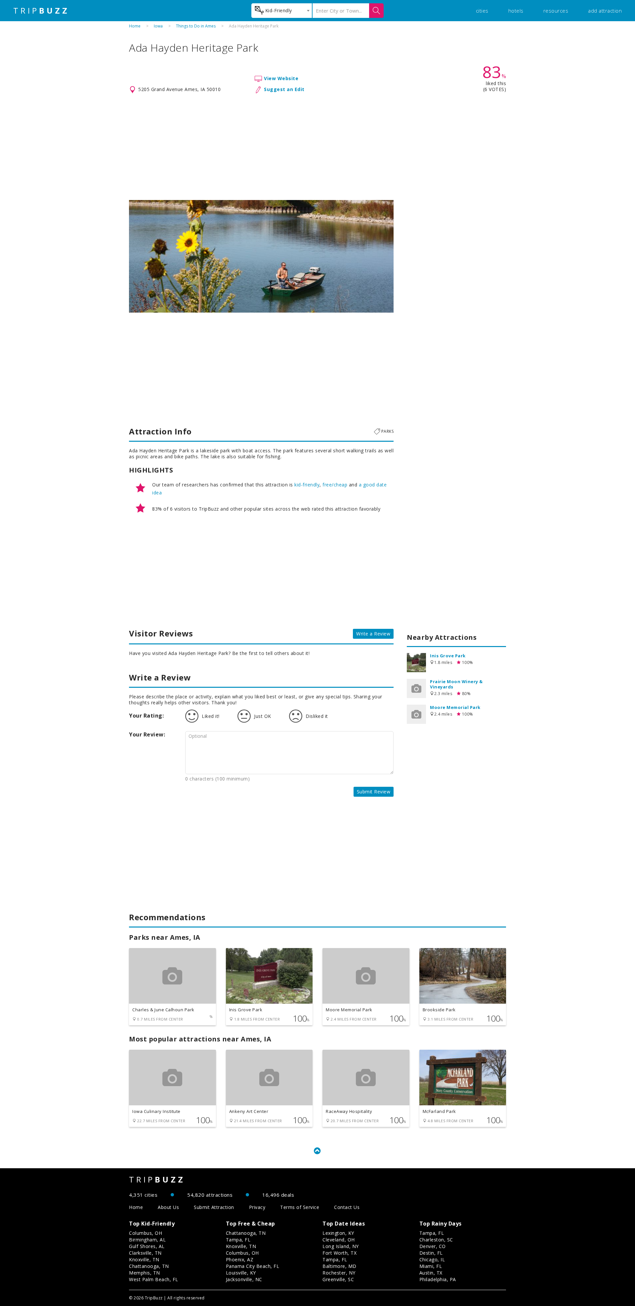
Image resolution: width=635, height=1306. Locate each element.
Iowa (158, 26)
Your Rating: (146, 715)
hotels (516, 10)
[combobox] (281, 10)
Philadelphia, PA (437, 1279)
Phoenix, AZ (240, 1259)
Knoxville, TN (144, 1259)
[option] (261, 256)
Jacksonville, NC (244, 1279)
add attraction (605, 10)
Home (135, 26)
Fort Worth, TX (339, 1253)
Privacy (257, 1207)
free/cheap (334, 484)
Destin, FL (431, 1253)
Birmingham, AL (147, 1239)
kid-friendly (306, 484)
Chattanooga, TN (149, 1266)
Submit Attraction (214, 1207)
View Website (281, 78)
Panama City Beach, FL (252, 1266)
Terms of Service (299, 1207)
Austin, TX (431, 1273)
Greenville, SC (338, 1279)
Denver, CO (432, 1246)
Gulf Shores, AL (147, 1246)
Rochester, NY (339, 1273)
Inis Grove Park (448, 656)
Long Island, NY (340, 1246)
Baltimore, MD (339, 1266)
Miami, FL (430, 1266)
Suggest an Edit (284, 89)
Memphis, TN (144, 1273)
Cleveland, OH (338, 1239)
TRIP (41, 11)
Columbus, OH (145, 1233)
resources (556, 10)
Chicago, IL (432, 1259)
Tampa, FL (238, 1239)
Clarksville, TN (145, 1253)
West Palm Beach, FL (153, 1279)
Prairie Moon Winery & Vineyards (456, 684)
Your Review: (147, 734)
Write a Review (373, 633)
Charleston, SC (436, 1239)
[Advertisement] (317, 147)
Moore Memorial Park (455, 707)
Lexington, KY (338, 1233)
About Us (168, 1207)
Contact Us (347, 1207)
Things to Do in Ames (196, 26)
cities (482, 10)
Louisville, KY (241, 1273)
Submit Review (374, 791)
